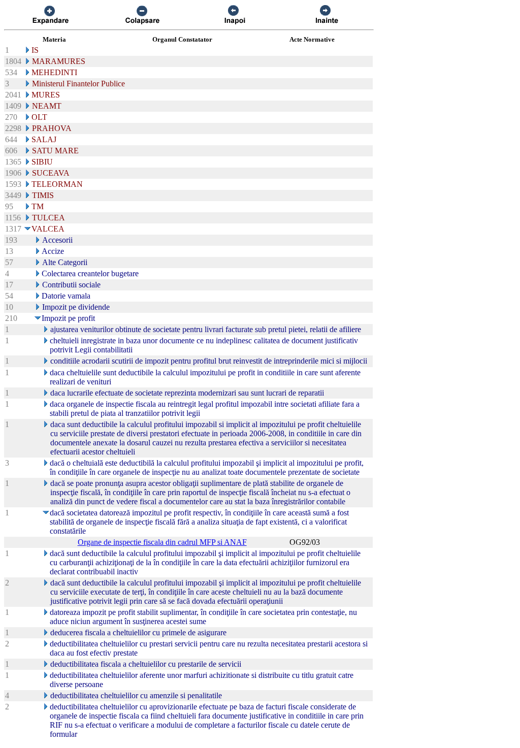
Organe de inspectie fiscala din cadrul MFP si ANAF (162, 542)
